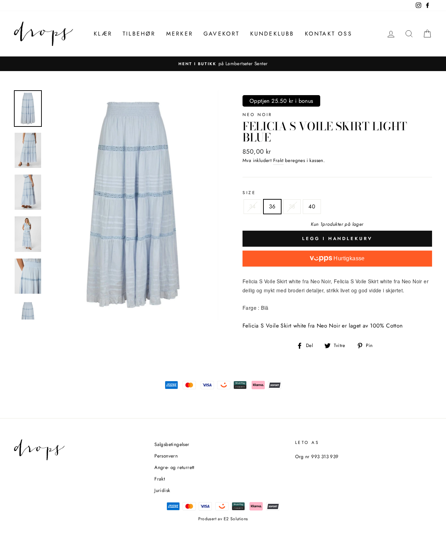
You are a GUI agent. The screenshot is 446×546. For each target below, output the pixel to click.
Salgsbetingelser (171, 444)
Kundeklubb (272, 34)
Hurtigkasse (348, 258)
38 (292, 206)
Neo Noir (257, 114)
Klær (103, 34)
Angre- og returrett (174, 467)
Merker (179, 34)
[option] (223, 64)
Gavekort (221, 34)
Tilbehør (139, 34)
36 (272, 206)
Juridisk (162, 490)
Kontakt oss (328, 34)
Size (249, 193)
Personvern (166, 455)
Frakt (278, 160)
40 (311, 206)
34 (252, 206)
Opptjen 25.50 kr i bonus (281, 101)
